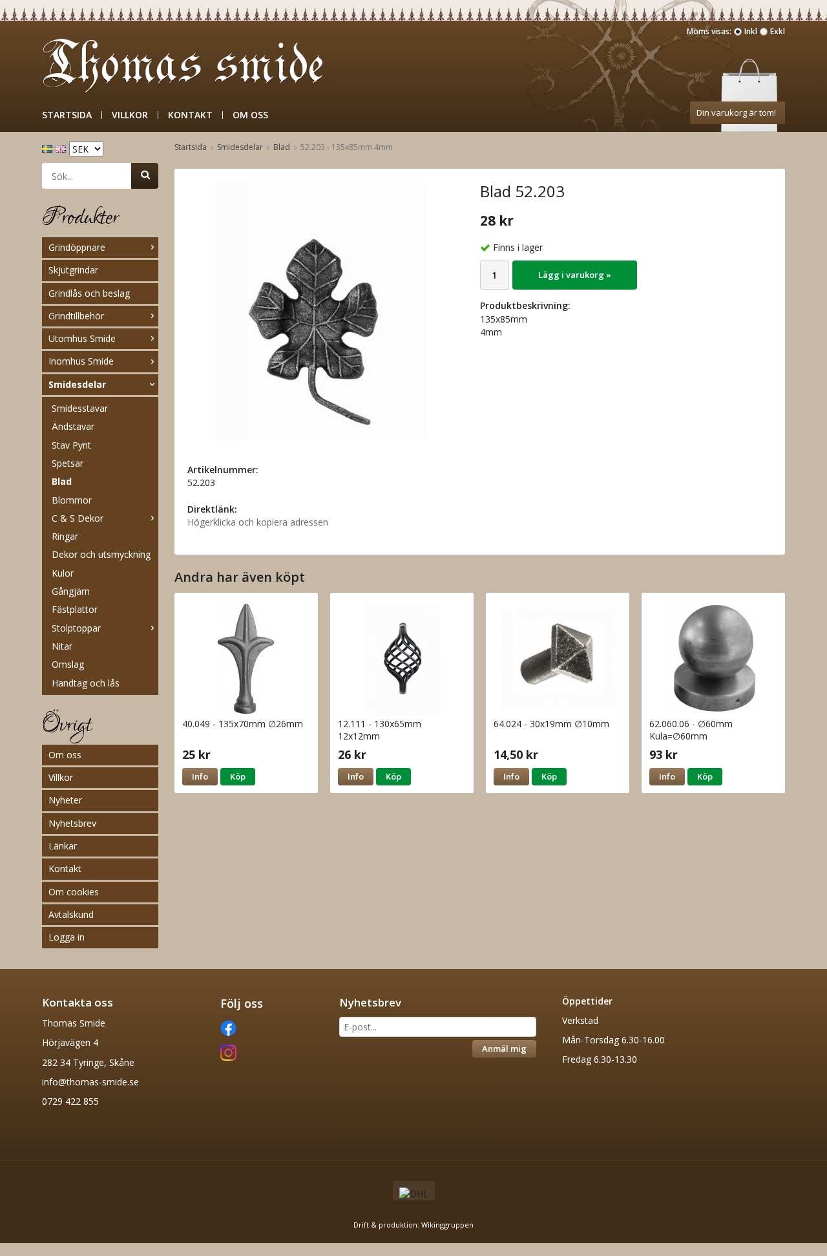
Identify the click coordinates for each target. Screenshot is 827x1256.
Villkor (130, 115)
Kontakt (190, 115)
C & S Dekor (77, 518)
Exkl (777, 31)
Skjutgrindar (73, 270)
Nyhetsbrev (72, 823)
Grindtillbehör (76, 316)
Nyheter (65, 800)
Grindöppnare (76, 247)
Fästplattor (75, 609)
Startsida (67, 115)
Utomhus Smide (82, 338)
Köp (238, 776)
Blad (62, 481)
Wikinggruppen (447, 1224)
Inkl (750, 31)
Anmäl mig (504, 1048)
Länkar (62, 846)
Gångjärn (71, 591)
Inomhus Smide (81, 361)
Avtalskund (71, 914)
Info (200, 776)
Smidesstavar (80, 408)
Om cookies (73, 892)
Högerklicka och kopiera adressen (257, 522)
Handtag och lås (86, 683)
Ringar (65, 536)
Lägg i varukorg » (574, 275)
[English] (62, 148)
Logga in (66, 937)
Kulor (63, 573)
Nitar (62, 646)
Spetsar (67, 463)
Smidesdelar (77, 384)
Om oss (250, 115)
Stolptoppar (76, 628)
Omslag (68, 664)
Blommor (72, 500)
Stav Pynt (71, 445)
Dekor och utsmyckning (101, 554)
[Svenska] (49, 148)
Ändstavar (73, 426)
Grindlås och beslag (89, 293)
